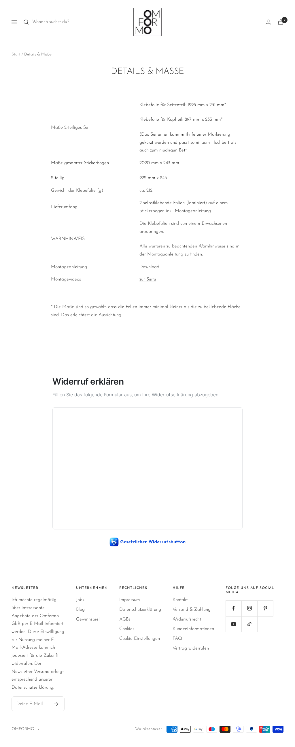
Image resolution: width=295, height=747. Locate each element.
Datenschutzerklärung (140, 609)
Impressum (129, 600)
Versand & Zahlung (192, 609)
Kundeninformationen (193, 629)
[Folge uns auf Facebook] (233, 608)
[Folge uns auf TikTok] (249, 624)
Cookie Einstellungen (139, 638)
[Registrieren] (56, 704)
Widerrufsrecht (187, 619)
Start (16, 54)
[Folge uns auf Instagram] (249, 608)
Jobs (80, 600)
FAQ (177, 638)
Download (149, 267)
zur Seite (147, 279)
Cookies (126, 629)
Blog (80, 609)
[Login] (268, 22)
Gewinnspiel (88, 619)
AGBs (124, 619)
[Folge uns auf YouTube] (233, 624)
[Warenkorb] (280, 22)
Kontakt (180, 600)
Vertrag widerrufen (191, 648)
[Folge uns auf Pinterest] (265, 608)
